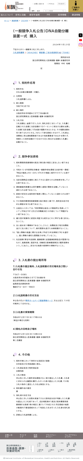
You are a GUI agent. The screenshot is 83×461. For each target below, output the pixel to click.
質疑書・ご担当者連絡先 (54, 52)
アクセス (51, 4)
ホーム (6, 20)
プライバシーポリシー (51, 436)
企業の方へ (51, 450)
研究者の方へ (40, 450)
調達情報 (76, 15)
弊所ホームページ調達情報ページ (39, 300)
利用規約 (36, 436)
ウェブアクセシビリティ (71, 436)
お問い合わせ (39, 4)
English (62, 3)
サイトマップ (23, 436)
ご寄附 (76, 9)
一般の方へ (61, 450)
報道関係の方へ (71, 450)
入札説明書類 (25, 52)
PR (48, 15)
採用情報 (62, 15)
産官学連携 (34, 15)
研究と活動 (21, 15)
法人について (7, 15)
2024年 (24, 20)
